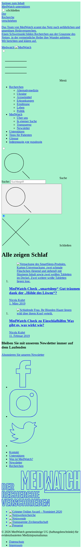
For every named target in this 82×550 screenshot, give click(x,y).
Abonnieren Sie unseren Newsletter (23, 354)
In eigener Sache (27, 121)
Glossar (13, 138)
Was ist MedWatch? (21, 459)
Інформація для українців (25, 141)
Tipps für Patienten (20, 135)
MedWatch (15, 114)
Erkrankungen (25, 100)
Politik (21, 111)
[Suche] (32, 199)
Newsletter (23, 128)
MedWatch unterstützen (16, 6)
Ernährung (23, 104)
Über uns (22, 117)
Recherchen (16, 87)
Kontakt (14, 452)
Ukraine (22, 93)
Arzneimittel (24, 97)
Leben (20, 107)
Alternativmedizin (27, 90)
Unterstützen (16, 131)
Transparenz (24, 124)
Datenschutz (16, 541)
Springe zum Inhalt (13, 3)
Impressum (15, 545)
